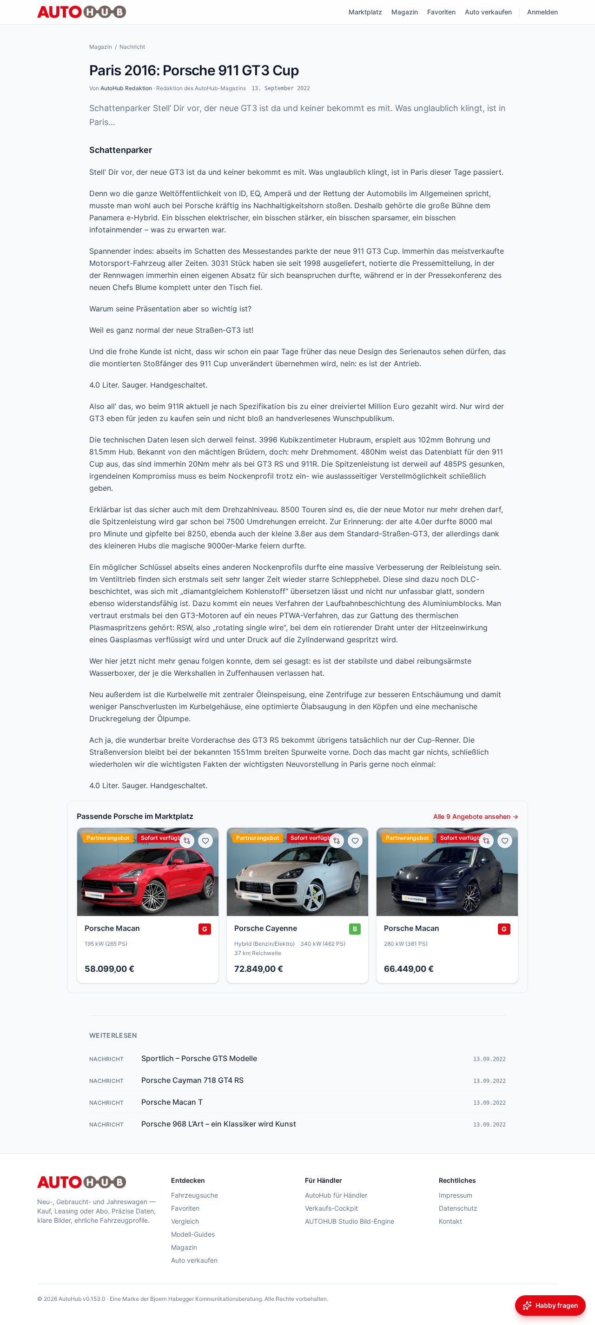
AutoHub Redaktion (126, 88)
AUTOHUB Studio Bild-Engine (349, 1221)
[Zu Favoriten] (205, 840)
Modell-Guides (193, 1234)
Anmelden (542, 12)
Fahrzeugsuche (194, 1195)
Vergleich (185, 1221)
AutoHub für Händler (336, 1195)
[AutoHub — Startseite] (81, 12)
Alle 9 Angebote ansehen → (475, 816)
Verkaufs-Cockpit (331, 1208)
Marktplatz (365, 12)
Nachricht (132, 46)
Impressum (455, 1195)
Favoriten (441, 12)
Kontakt (450, 1221)
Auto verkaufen (488, 12)
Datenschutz (458, 1208)
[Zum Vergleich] (186, 840)
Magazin (404, 12)
